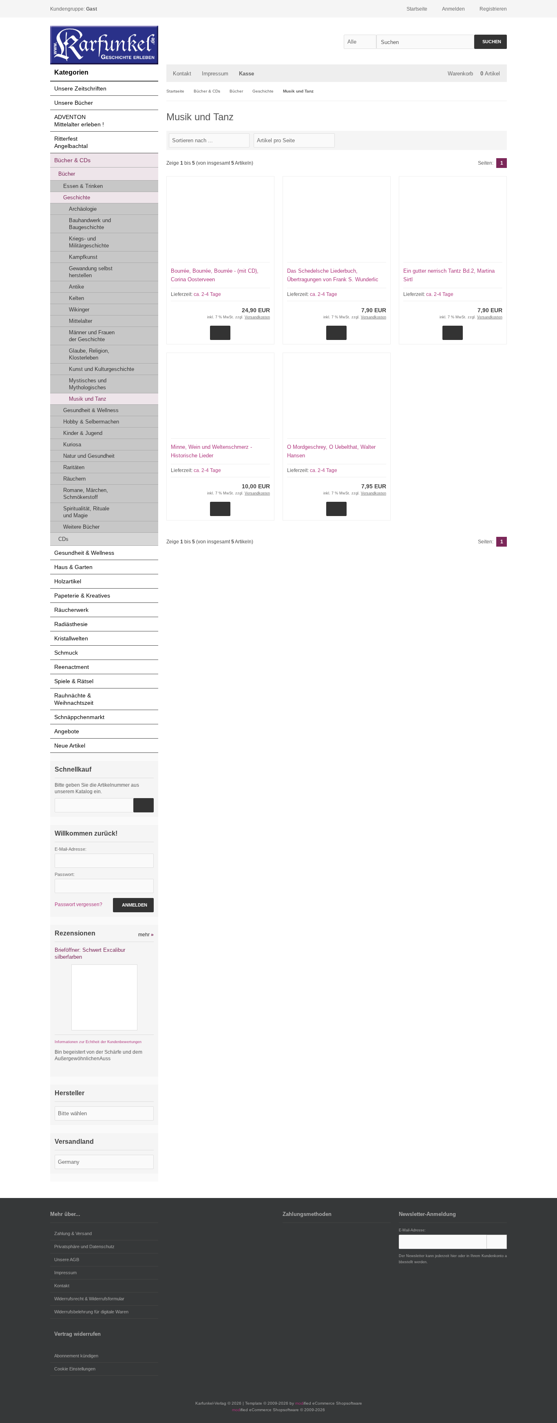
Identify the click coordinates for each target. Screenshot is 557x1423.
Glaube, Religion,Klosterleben (89, 354)
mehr (146, 935)
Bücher (66, 174)
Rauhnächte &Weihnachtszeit (73, 699)
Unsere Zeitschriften (80, 88)
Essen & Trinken (83, 186)
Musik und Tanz (87, 399)
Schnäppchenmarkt (79, 717)
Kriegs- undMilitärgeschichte (89, 242)
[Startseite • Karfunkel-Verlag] (104, 45)
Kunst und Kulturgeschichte (101, 369)
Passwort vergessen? (78, 904)
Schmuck (66, 652)
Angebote (66, 731)
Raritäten (73, 467)
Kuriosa (72, 444)
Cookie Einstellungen (74, 1368)
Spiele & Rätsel (73, 681)
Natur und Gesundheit (89, 456)
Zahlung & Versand (73, 1233)
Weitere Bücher (81, 527)
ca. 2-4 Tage (207, 294)
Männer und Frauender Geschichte (92, 335)
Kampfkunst (83, 257)
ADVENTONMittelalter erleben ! (79, 121)
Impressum (215, 74)
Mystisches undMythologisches (87, 383)
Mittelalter (80, 321)
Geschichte (76, 197)
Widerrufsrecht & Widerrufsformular (89, 1298)
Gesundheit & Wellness (91, 410)
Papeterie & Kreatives (82, 595)
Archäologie (83, 209)
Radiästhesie (71, 624)
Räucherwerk (71, 610)
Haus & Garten (73, 567)
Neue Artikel (69, 745)
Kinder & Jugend (82, 433)
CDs (63, 539)
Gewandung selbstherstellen (91, 271)
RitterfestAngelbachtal (71, 142)
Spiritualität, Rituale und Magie (86, 511)
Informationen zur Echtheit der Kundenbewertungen (98, 1042)
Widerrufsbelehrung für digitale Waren (91, 1311)
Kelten (76, 298)
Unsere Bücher (73, 102)
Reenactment (71, 667)
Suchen (491, 42)
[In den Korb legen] (143, 805)
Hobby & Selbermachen (91, 422)
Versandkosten (257, 317)
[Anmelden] (496, 1242)
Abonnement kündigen (76, 1355)
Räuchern (74, 479)
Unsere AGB (66, 1259)
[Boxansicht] (498, 139)
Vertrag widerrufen (77, 1334)
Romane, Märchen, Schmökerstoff (85, 493)
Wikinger (79, 310)
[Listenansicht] (502, 139)
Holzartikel (67, 581)
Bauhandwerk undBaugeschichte (90, 223)
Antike (76, 287)
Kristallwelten (71, 638)
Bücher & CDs (72, 160)
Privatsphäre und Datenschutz (84, 1246)
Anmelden (133, 905)
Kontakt (182, 74)
